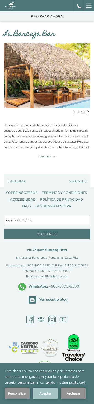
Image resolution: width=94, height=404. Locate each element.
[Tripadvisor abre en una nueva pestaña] (41, 320)
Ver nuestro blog (53, 299)
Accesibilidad (23, 199)
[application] (47, 383)
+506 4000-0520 (38, 265)
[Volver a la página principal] (10, 5)
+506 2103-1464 (58, 271)
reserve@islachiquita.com (51, 276)
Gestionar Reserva (53, 206)
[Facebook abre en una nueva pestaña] (30, 320)
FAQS (26, 206)
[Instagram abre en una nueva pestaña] (52, 320)
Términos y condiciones (64, 193)
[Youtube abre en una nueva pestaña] (63, 320)
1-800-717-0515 (76, 265)
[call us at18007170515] (79, 6)
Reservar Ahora (47, 16)
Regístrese (47, 234)
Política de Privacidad (61, 199)
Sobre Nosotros (21, 193)
